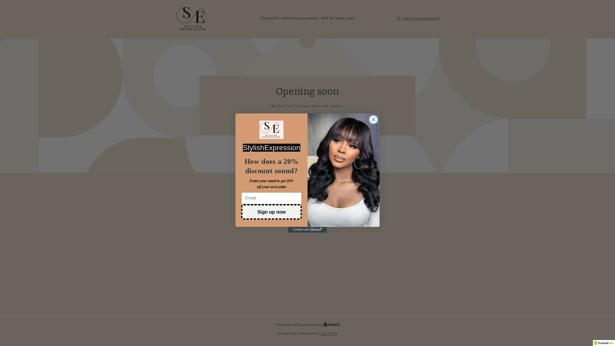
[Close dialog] (373, 119)
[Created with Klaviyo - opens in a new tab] (307, 230)
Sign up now (271, 212)
